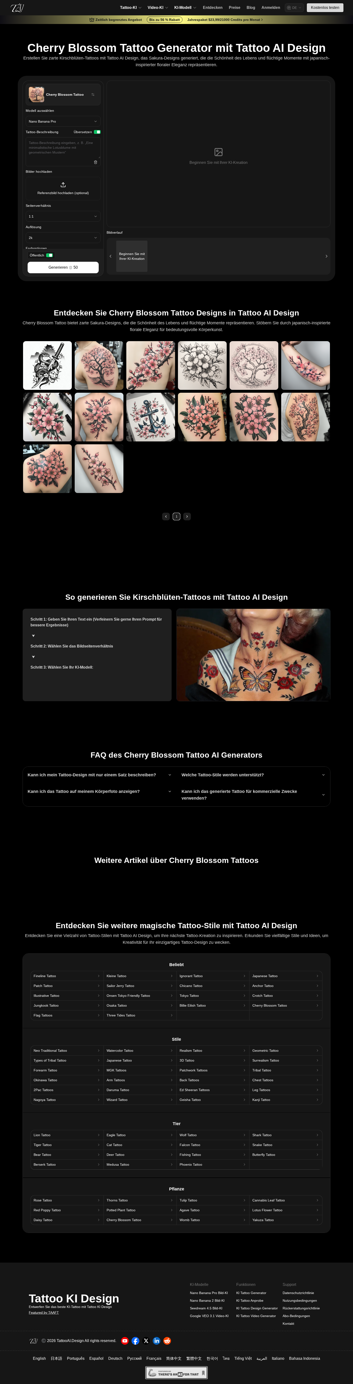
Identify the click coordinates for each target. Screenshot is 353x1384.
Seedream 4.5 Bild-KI (206, 1308)
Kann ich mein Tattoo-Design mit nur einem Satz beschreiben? (92, 774)
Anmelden (271, 8)
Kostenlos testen (325, 8)
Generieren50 (63, 267)
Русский (134, 1358)
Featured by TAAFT (44, 1312)
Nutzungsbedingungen (300, 1300)
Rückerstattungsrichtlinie (301, 1308)
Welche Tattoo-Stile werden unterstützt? (223, 774)
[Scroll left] (110, 256)
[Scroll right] (326, 256)
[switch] (97, 132)
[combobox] (294, 7)
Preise (234, 8)
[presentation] (63, 188)
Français (153, 1358)
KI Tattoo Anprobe (249, 1300)
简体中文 (174, 1358)
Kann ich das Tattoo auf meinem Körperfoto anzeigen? (84, 791)
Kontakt (288, 1323)
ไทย (226, 1358)
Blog (251, 8)
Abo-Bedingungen (296, 1316)
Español (96, 1358)
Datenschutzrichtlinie (298, 1293)
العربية (261, 1358)
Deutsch (115, 1358)
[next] (187, 516)
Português (76, 1358)
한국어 (212, 1358)
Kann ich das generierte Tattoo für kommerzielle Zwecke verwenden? (239, 795)
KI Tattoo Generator (251, 1293)
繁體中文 (194, 1358)
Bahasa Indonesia (304, 1358)
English (39, 1358)
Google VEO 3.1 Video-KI (209, 1316)
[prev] (166, 516)
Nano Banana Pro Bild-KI (209, 1293)
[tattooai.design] (17, 7)
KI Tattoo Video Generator (256, 1316)
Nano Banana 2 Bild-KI (207, 1300)
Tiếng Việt (243, 1358)
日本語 (56, 1358)
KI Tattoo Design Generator (257, 1308)
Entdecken (213, 8)
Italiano (278, 1358)
